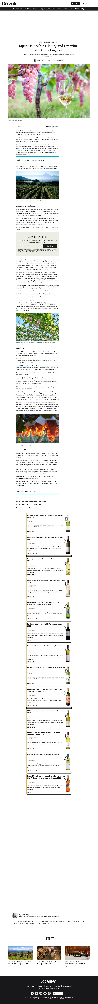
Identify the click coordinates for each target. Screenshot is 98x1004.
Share (19, 126)
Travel (54, 9)
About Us (28, 986)
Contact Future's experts (37, 986)
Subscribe (74, 3)
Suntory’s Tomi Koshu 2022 (24, 148)
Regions (42, 9)
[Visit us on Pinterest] (45, 993)
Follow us (49, 126)
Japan (57, 42)
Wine (40, 42)
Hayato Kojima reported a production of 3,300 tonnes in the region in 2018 (37, 367)
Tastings (62, 60)
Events (65, 9)
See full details (31, 531)
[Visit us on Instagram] (49, 993)
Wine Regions (46, 42)
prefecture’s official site (33, 373)
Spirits (59, 9)
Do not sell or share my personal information (49, 988)
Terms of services (32, 249)
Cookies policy (49, 986)
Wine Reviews (27, 9)
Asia (53, 42)
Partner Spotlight (80, 9)
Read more (30, 529)
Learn (48, 9)
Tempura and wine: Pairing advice (27, 508)
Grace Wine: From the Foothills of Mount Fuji (31, 501)
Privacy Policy (57, 986)
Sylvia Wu (40, 60)
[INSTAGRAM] (28, 915)
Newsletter (56, 126)
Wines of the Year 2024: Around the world (30, 504)
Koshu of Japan (44, 168)
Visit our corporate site (68, 997)
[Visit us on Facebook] (36, 993)
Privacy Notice (52, 249)
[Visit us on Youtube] (40, 993)
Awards (71, 9)
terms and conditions (67, 986)
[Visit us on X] (32, 993)
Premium (36, 9)
